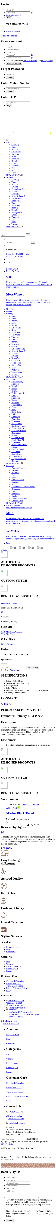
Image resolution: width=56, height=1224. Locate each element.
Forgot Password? (13, 15)
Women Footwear (18, 468)
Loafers (14, 482)
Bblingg (14, 461)
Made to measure (13, 505)
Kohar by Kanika (18, 430)
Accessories (16, 159)
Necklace (15, 384)
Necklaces (15, 205)
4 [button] (38, 825)
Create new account (9, 36)
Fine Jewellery (17, 381)
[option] (14, 547)
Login (8, 254)
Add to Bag (14, 670)
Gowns (14, 346)
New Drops (11, 309)
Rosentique (16, 433)
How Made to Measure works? (19, 508)
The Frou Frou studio (20, 498)
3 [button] (35, 825)
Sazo (13, 367)
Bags (13, 409)
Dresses (14, 187)
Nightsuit (15, 374)
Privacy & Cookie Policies (17, 988)
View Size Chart (8, 634)
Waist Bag (15, 419)
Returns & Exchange (14, 983)
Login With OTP (13, 31)
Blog (8, 543)
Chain (13, 163)
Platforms (15, 473)
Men (8, 142)
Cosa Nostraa (17, 456)
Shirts (13, 147)
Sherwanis (15, 335)
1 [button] (28, 825)
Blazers (14, 325)
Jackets (14, 156)
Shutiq (14, 496)
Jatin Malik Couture (9, 603)
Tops (13, 182)
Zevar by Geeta (17, 428)
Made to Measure (13, 966)
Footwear (15, 166)
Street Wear (16, 365)
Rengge (14, 435)
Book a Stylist (12, 269)
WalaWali (15, 370)
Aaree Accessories (19, 444)
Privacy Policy (47, 60)
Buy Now (5, 670)
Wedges (14, 224)
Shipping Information (15, 981)
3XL (20, 632)
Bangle (14, 388)
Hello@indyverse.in (17, 1008)
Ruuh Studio (16, 423)
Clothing (15, 145)
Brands (9, 311)
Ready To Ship (12, 271)
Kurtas (14, 191)
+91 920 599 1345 (16, 1000)
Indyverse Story (12, 947)
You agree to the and (31, 60)
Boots (13, 170)
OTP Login (24, 254)
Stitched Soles (17, 501)
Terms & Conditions (14, 986)
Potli (13, 414)
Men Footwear (17, 480)
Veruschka (15, 494)
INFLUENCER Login (15, 256)
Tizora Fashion (17, 437)
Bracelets (15, 161)
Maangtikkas (16, 212)
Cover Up (15, 360)
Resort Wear (16, 198)
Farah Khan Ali (17, 440)
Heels (13, 222)
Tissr (13, 491)
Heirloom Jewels (18, 426)
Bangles (14, 208)
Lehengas (15, 194)
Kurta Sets (15, 332)
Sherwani (15, 154)
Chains (14, 215)
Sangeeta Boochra (18, 459)
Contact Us (10, 952)
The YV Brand (17, 449)
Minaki (14, 447)
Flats (13, 168)
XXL (15, 632)
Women (9, 177)
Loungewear (16, 372)
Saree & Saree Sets (19, 196)
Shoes (13, 173)
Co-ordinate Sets (18, 189)
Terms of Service (30, 60)
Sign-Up (15, 254)
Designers (15, 421)
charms (14, 391)
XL (11, 632)
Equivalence (16, 454)
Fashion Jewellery (18, 393)
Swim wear (16, 363)
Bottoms (14, 149)
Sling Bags (15, 416)
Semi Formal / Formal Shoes (23, 487)
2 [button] (32, 825)
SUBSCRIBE (32, 1139)
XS (2, 632)
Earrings (14, 203)
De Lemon (15, 451)
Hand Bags (16, 412)
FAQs (8, 990)
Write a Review (7, 644)
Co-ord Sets (16, 152)
